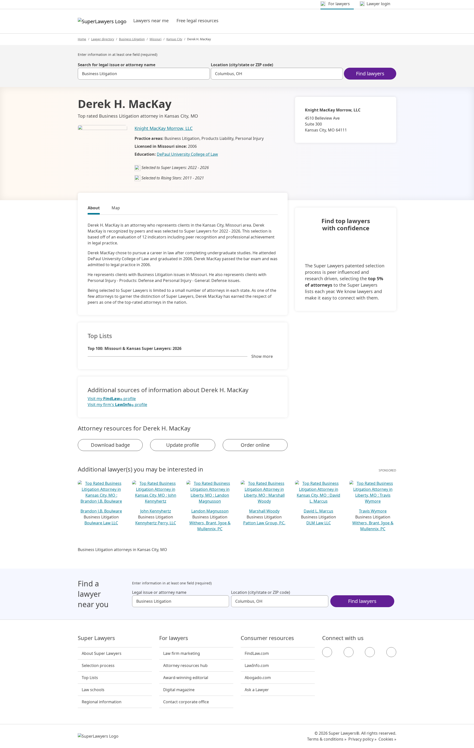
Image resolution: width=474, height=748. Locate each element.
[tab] (94, 208)
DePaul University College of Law (187, 154)
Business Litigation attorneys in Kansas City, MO (122, 549)
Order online (255, 445)
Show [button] (262, 356)
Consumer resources (267, 638)
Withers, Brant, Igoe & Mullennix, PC (210, 526)
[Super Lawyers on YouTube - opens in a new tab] (370, 652)
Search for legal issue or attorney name (116, 64)
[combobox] (144, 74)
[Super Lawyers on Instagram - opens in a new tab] (349, 652)
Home (82, 39)
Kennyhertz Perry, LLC (155, 523)
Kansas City (174, 39)
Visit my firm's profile (117, 404)
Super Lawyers (96, 638)
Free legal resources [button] (197, 20)
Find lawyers (370, 73)
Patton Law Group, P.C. (264, 523)
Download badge (110, 445)
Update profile (182, 445)
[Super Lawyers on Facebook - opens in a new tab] (327, 652)
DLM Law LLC (318, 523)
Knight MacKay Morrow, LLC (164, 128)
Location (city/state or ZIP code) (242, 64)
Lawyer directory (102, 39)
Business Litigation (132, 39)
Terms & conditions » (326, 739)
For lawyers (173, 638)
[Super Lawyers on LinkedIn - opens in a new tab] (391, 652)
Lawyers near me (151, 20)
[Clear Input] (204, 74)
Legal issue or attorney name (159, 592)
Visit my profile (112, 399)
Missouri (155, 39)
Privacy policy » (362, 739)
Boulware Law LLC (101, 523)
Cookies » (387, 739)
